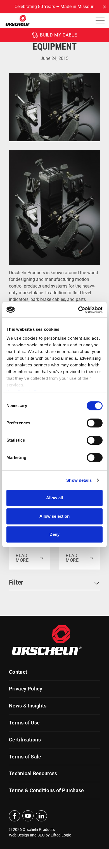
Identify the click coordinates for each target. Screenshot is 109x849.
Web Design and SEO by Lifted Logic (40, 835)
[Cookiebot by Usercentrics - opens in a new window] (78, 309)
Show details (79, 480)
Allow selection (54, 516)
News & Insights (27, 706)
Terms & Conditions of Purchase (46, 790)
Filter (16, 582)
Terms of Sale (25, 757)
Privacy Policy (25, 689)
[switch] (95, 423)
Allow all (54, 497)
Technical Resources (33, 773)
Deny (54, 534)
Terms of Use (24, 723)
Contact (18, 672)
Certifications (25, 740)
